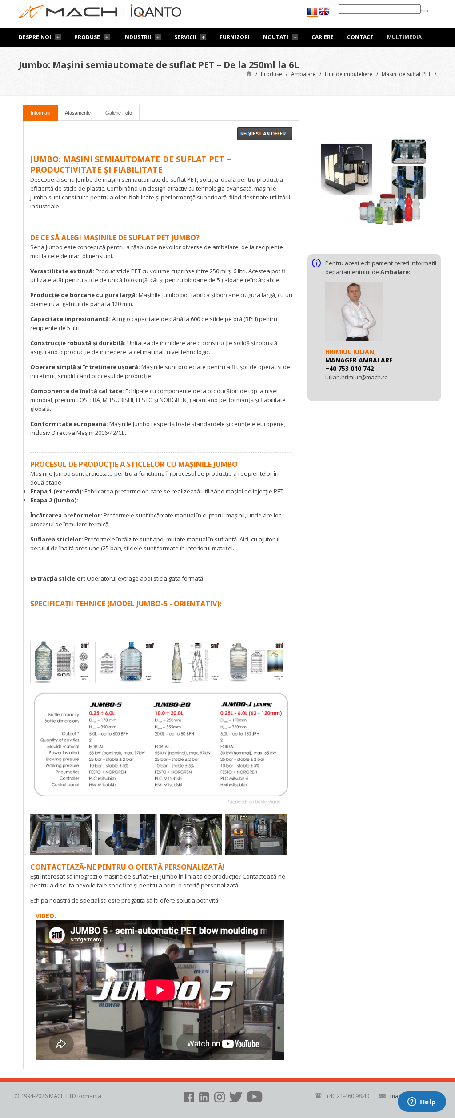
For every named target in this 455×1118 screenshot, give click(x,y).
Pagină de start (249, 73)
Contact (360, 37)
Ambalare (303, 74)
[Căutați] (424, 11)
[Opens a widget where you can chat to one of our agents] (421, 1102)
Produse (87, 37)
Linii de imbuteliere (349, 74)
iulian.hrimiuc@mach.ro (356, 377)
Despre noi (35, 37)
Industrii (137, 37)
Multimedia (404, 37)
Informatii (40, 112)
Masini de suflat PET (406, 74)
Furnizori (235, 37)
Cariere (322, 37)
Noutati (275, 37)
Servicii (185, 37)
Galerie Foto (118, 112)
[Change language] (324, 11)
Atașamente (78, 112)
